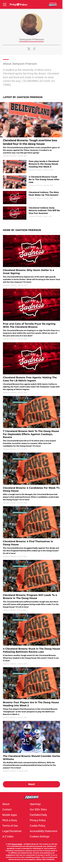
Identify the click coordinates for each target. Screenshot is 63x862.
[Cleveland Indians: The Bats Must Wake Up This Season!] (31, 197)
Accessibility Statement (43, 831)
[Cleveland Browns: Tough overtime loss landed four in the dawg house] (31, 129)
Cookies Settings (39, 836)
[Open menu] (4, 4)
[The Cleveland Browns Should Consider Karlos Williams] (31, 746)
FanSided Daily (38, 814)
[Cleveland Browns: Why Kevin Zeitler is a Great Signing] (31, 260)
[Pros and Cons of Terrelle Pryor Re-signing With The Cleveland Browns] (31, 314)
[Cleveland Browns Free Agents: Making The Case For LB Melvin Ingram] (31, 368)
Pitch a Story (9, 820)
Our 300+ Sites (38, 809)
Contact (7, 809)
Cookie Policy (37, 825)
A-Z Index (7, 836)
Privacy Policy (38, 820)
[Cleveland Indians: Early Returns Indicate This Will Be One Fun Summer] (31, 213)
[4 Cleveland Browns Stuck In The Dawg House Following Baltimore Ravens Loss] (31, 639)
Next (31, 784)
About (5, 804)
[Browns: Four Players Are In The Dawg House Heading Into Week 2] (31, 693)
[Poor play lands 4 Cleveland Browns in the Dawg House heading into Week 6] (31, 166)
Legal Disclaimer (12, 831)
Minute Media (17, 844)
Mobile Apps (9, 814)
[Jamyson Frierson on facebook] (34, 48)
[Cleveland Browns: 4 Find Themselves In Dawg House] (31, 532)
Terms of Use (10, 825)
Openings (35, 804)
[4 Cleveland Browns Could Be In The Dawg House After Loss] (31, 182)
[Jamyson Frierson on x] (28, 48)
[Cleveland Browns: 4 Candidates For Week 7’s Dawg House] (31, 478)
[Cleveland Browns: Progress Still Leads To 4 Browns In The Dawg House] (31, 585)
